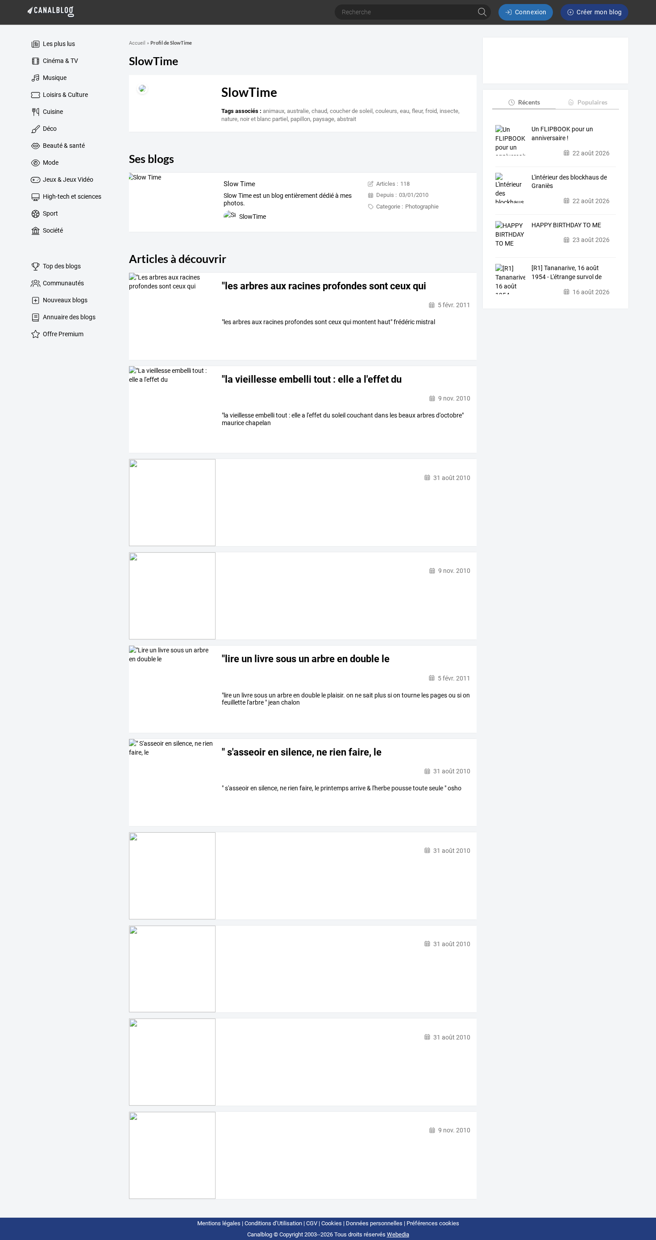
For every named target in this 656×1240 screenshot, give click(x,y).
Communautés (63, 283)
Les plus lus (58, 43)
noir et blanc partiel (264, 119)
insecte (449, 111)
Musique (54, 77)
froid (431, 111)
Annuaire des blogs (68, 317)
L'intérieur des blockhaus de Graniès (569, 181)
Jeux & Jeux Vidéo (67, 179)
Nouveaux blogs (64, 300)
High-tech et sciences (71, 196)
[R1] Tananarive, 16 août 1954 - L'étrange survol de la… (566, 272)
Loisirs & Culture (65, 94)
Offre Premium (62, 334)
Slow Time (239, 184)
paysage (323, 119)
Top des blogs (61, 266)
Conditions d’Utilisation (273, 1223)
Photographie (422, 206)
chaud (319, 111)
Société (52, 230)
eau (404, 111)
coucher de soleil (351, 111)
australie (298, 111)
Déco (49, 128)
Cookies (331, 1223)
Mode (50, 162)
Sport (50, 213)
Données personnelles (374, 1223)
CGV (311, 1223)
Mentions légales (219, 1223)
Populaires (592, 102)
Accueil (137, 43)
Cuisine (52, 111)
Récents (529, 102)
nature (229, 119)
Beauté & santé (63, 145)
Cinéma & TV (60, 60)
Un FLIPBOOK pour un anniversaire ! (562, 133)
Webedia (398, 1234)
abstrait (346, 119)
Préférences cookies (433, 1223)
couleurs (386, 111)
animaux (273, 111)
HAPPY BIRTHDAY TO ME (566, 225)
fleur (417, 111)
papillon (300, 119)
